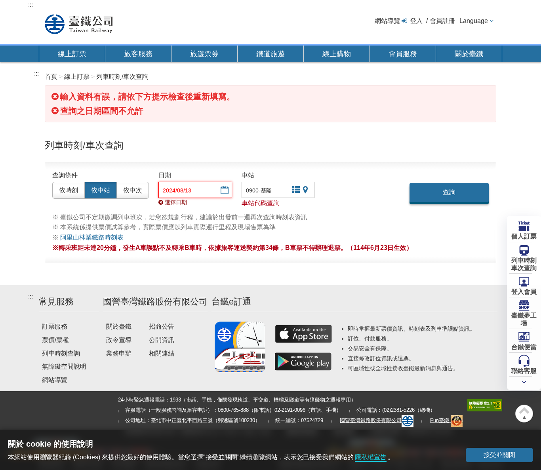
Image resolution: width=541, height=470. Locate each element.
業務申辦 (118, 353)
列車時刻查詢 (61, 353)
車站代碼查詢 (261, 203)
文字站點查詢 (295, 190)
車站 (248, 175)
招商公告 (161, 326)
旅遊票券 (204, 54)
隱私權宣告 (371, 457)
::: (30, 5)
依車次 (132, 190)
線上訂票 (72, 54)
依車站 (100, 190)
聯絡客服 (524, 370)
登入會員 (524, 291)
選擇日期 (224, 190)
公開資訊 (161, 340)
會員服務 (403, 54)
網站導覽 (387, 20)
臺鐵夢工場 (524, 319)
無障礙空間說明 (64, 366)
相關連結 (161, 353)
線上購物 (336, 54)
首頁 (51, 76)
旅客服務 (138, 54)
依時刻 (68, 190)
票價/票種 (55, 340)
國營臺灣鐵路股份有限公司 (371, 420)
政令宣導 (118, 340)
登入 (416, 20)
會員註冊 (442, 20)
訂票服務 (54, 326)
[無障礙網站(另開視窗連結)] (484, 404)
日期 (164, 175)
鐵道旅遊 (270, 54)
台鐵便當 (524, 347)
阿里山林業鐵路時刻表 (92, 237)
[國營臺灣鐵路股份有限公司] (78, 23)
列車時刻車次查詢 (524, 264)
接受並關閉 (499, 454)
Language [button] (473, 20)
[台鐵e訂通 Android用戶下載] (303, 361)
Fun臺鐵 (440, 420)
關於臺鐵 (469, 54)
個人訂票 (524, 236)
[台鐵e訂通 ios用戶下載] (303, 334)
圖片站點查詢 (306, 190)
